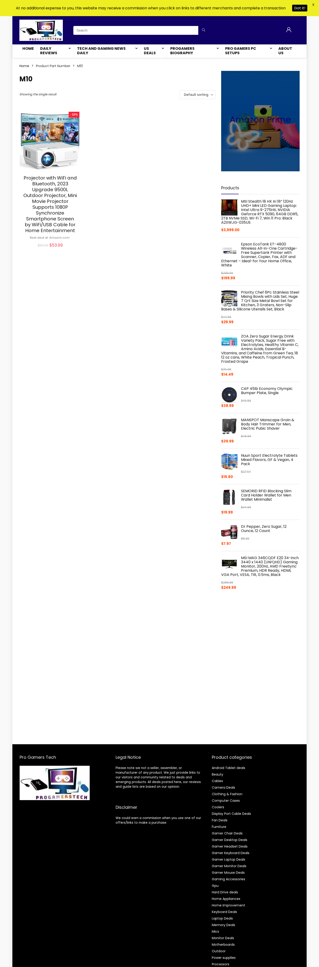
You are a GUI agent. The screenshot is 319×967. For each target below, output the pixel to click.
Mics (215, 931)
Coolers (218, 807)
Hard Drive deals (225, 892)
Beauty (217, 774)
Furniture (219, 826)
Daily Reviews (48, 51)
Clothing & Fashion (227, 794)
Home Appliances (226, 898)
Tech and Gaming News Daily (101, 51)
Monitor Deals (223, 938)
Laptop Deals (222, 918)
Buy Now (50, 250)
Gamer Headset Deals (230, 846)
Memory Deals (223, 925)
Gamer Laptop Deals (228, 859)
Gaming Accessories (228, 879)
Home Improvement (228, 905)
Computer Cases (226, 800)
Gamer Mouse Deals (228, 872)
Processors (220, 964)
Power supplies (224, 957)
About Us (285, 51)
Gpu (215, 885)
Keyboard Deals (224, 911)
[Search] (203, 30)
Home (28, 48)
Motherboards (223, 944)
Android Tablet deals (228, 768)
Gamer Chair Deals (227, 833)
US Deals (150, 51)
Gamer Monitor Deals (229, 866)
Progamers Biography (182, 51)
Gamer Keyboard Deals (230, 853)
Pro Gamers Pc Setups (240, 51)
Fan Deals (219, 820)
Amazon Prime (260, 120)
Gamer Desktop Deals (229, 840)
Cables (217, 781)
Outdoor (219, 951)
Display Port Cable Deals (231, 813)
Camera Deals (223, 787)
